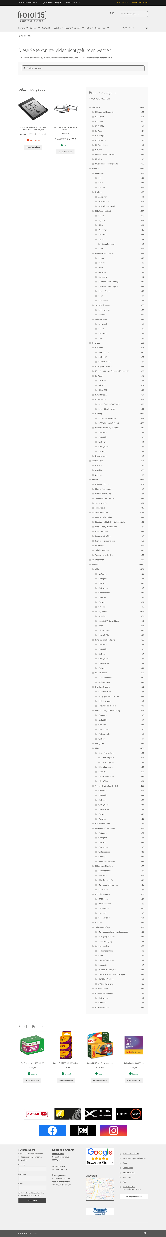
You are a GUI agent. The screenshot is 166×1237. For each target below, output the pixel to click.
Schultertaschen (102, 550)
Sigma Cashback (108, 244)
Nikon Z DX (102, 390)
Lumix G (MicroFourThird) (109, 404)
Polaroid (101, 314)
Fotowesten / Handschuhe (106, 526)
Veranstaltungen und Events (134, 1158)
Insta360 (101, 187)
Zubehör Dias (103, 635)
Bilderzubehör (101, 672)
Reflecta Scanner (105, 701)
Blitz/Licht (46, 28)
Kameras (22, 28)
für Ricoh (102, 597)
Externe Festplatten (106, 960)
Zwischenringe (101, 456)
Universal (102, 819)
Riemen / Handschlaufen (105, 541)
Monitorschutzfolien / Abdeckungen (113, 932)
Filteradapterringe (105, 767)
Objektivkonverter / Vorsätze (107, 427)
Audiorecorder (104, 870)
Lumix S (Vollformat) (106, 409)
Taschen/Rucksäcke (73, 28)
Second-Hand (100, 28)
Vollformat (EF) (104, 361)
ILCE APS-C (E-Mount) (107, 418)
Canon (101, 215)
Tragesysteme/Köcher (104, 555)
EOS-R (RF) (102, 357)
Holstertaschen (101, 531)
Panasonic (102, 234)
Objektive (33, 28)
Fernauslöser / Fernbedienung (107, 710)
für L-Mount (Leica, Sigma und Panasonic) (112, 371)
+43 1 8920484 (122, 2)
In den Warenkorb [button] (33, 147)
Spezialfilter (103, 913)
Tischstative (100, 508)
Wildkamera (103, 300)
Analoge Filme (101, 611)
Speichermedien (102, 946)
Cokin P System (108, 757)
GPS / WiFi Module (102, 823)
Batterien (102, 616)
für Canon (99, 121)
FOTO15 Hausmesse (131, 1153)
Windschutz (103, 889)
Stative (88, 28)
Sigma (101, 239)
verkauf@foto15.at (140, 2)
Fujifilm (101, 220)
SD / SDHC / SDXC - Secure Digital (111, 974)
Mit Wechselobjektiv (103, 211)
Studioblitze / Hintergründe (106, 164)
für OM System (101, 395)
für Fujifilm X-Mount (103, 366)
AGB (124, 1182)
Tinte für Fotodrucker (107, 706)
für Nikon (99, 131)
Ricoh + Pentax (104, 291)
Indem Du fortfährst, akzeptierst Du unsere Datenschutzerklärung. (31, 1194)
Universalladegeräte (106, 861)
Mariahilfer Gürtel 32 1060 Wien (60, 1156)
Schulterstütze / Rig (103, 493)
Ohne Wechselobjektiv (104, 253)
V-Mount (101, 607)
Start (23, 36)
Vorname (21, 1165)
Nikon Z (101, 385)
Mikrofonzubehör (105, 880)
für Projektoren (101, 145)
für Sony (98, 149)
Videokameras (101, 319)
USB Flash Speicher (106, 979)
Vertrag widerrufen (134, 1196)
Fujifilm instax (104, 310)
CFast (100, 955)
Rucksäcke (99, 545)
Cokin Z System (108, 762)
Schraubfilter (103, 908)
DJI (99, 178)
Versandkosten (129, 1172)
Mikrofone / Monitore (104, 866)
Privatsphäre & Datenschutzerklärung (132, 1188)
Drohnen (99, 192)
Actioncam (99, 173)
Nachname (22, 1174)
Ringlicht (98, 159)
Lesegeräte (102, 965)
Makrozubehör (104, 903)
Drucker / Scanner (102, 687)
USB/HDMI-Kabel (102, 1007)
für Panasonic (100, 140)
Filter (97, 748)
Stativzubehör (101, 503)
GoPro (101, 182)
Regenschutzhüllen (103, 536)
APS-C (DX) (102, 380)
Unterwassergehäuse (104, 993)
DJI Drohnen (103, 201)
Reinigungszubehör (106, 936)
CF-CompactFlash (105, 951)
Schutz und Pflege (102, 927)
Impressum (127, 1177)
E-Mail (20, 1183)
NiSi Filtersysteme (102, 894)
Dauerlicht (99, 116)
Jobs (125, 1163)
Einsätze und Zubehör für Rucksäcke (110, 522)
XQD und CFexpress (106, 984)
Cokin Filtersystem (106, 753)
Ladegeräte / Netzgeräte (105, 828)
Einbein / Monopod (103, 489)
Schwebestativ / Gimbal (104, 498)
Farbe (100, 625)
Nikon (100, 225)
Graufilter (102, 771)
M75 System (103, 899)
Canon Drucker (104, 691)
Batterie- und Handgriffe (105, 640)
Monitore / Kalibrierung (108, 885)
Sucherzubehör (101, 988)
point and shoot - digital (108, 286)
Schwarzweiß (103, 630)
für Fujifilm (99, 126)
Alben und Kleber (105, 677)
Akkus (97, 569)
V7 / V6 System (104, 918)
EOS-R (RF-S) (103, 352)
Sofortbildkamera (102, 305)
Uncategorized (98, 559)
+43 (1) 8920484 (58, 1166)
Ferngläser (99, 743)
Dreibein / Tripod (102, 484)
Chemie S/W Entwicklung (108, 621)
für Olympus (100, 135)
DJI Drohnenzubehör (107, 206)
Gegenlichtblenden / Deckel (106, 786)
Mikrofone (102, 875)
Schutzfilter (103, 781)
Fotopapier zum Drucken (108, 696)
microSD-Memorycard (107, 969)
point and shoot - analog (108, 281)
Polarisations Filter (106, 776)
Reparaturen (128, 1167)
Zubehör (57, 28)
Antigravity (102, 197)
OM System (103, 230)
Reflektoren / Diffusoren (105, 154)
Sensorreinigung (105, 941)
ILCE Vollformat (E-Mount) (108, 423)
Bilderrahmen (104, 682)
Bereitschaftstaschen (103, 517)
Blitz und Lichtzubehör (104, 112)
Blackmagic (103, 324)
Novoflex (98, 922)
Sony (100, 248)
